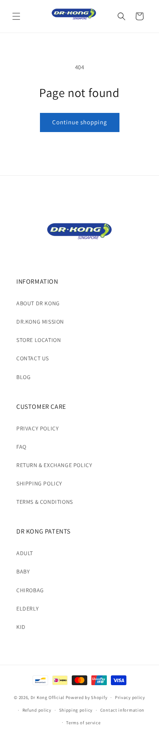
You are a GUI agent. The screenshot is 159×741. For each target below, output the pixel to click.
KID (21, 627)
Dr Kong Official (47, 697)
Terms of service (83, 723)
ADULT (24, 553)
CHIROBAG (30, 590)
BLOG (23, 377)
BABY (23, 571)
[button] (16, 16)
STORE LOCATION (38, 340)
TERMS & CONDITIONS (44, 501)
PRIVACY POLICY (37, 428)
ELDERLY (27, 608)
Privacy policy (130, 697)
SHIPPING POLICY (39, 483)
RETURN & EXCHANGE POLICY (54, 465)
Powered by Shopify (87, 697)
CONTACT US (32, 358)
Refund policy (36, 710)
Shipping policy (76, 710)
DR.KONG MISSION (40, 321)
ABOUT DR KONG (38, 303)
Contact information (122, 710)
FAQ (21, 446)
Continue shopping (79, 122)
